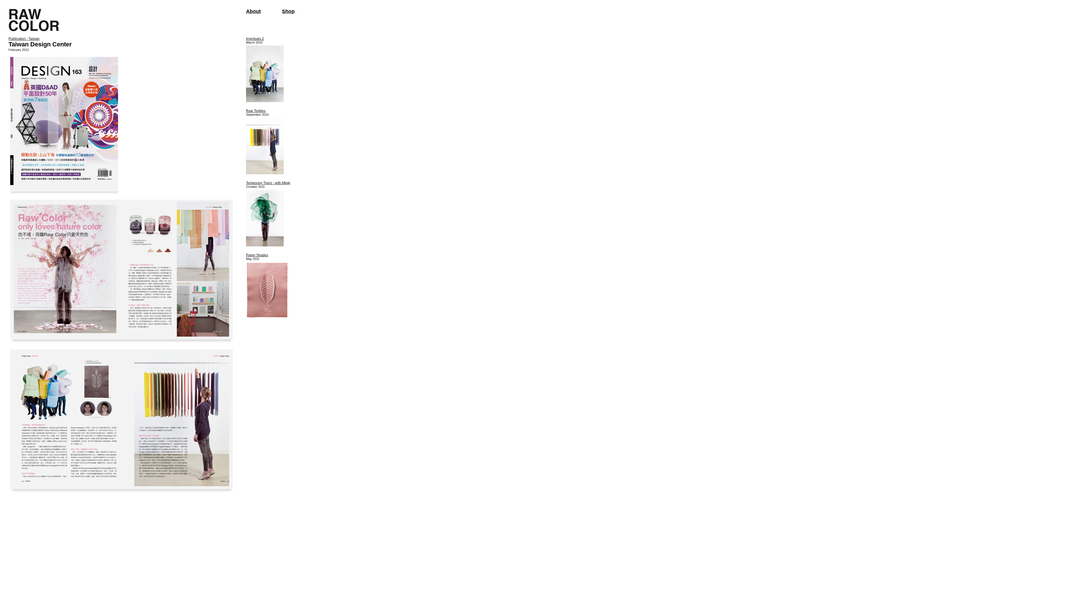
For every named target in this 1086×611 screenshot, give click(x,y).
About (253, 11)
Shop (288, 11)
